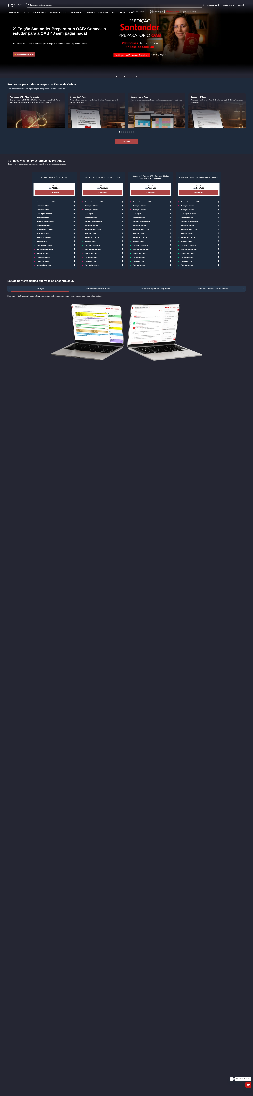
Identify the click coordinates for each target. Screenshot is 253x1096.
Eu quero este (54, 192)
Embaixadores (89, 12)
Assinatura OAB (14, 12)
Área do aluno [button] (212, 5)
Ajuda (131, 12)
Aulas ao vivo (103, 12)
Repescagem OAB (39, 12)
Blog (113, 12)
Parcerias (122, 12)
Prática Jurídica (75, 12)
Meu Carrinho (227, 5)
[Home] (15, 5)
